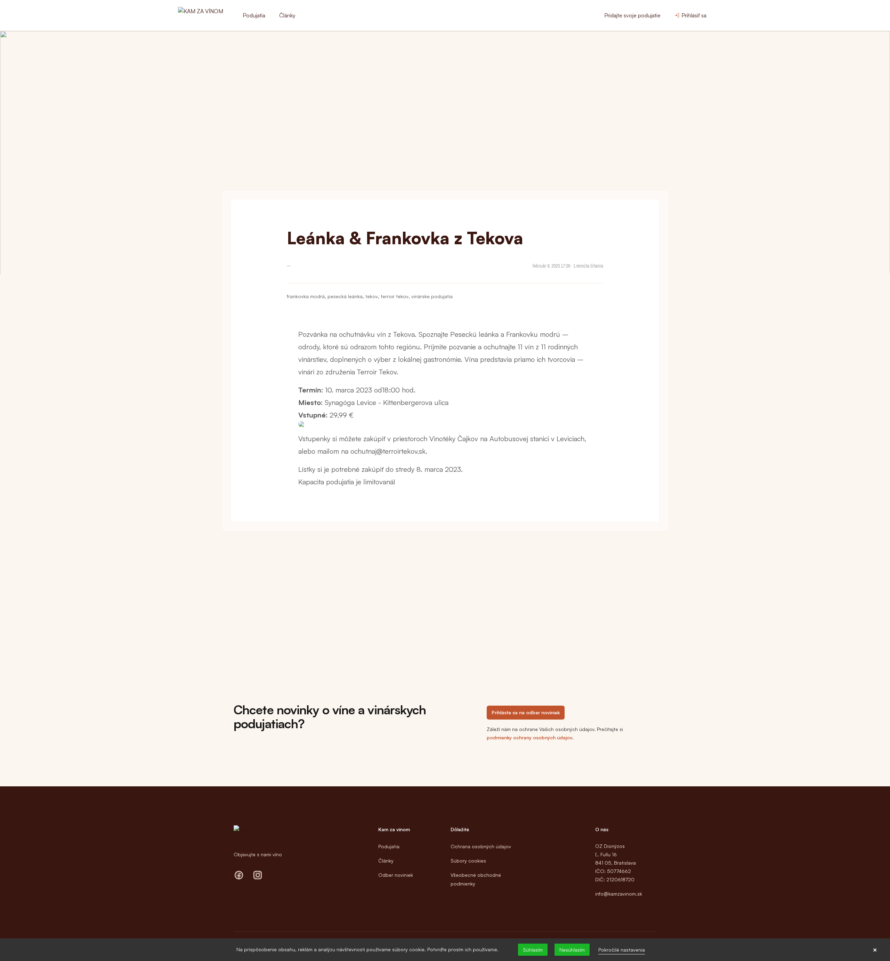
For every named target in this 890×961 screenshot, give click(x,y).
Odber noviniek (395, 875)
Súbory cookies (468, 861)
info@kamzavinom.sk (618, 894)
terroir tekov (394, 296)
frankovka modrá (306, 296)
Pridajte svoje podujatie (632, 15)
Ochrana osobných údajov (481, 846)
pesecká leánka (345, 296)
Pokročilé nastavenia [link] (621, 950)
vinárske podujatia (432, 296)
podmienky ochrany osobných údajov (529, 737)
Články (287, 15)
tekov (371, 296)
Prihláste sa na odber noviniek (526, 712)
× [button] (875, 949)
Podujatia (254, 15)
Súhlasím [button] (533, 950)
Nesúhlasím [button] (572, 950)
